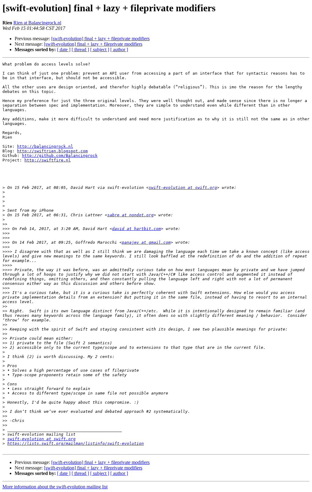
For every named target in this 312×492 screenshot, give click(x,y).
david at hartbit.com (136, 228)
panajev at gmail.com (146, 242)
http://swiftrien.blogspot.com (52, 151)
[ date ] (63, 49)
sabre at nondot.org (130, 215)
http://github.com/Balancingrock (60, 155)
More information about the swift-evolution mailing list (55, 486)
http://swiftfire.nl (47, 160)
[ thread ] (80, 49)
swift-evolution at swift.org (183, 187)
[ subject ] (99, 49)
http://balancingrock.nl (45, 146)
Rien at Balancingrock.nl (37, 22)
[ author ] (119, 49)
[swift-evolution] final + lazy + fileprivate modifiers (100, 38)
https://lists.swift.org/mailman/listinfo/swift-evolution (75, 443)
